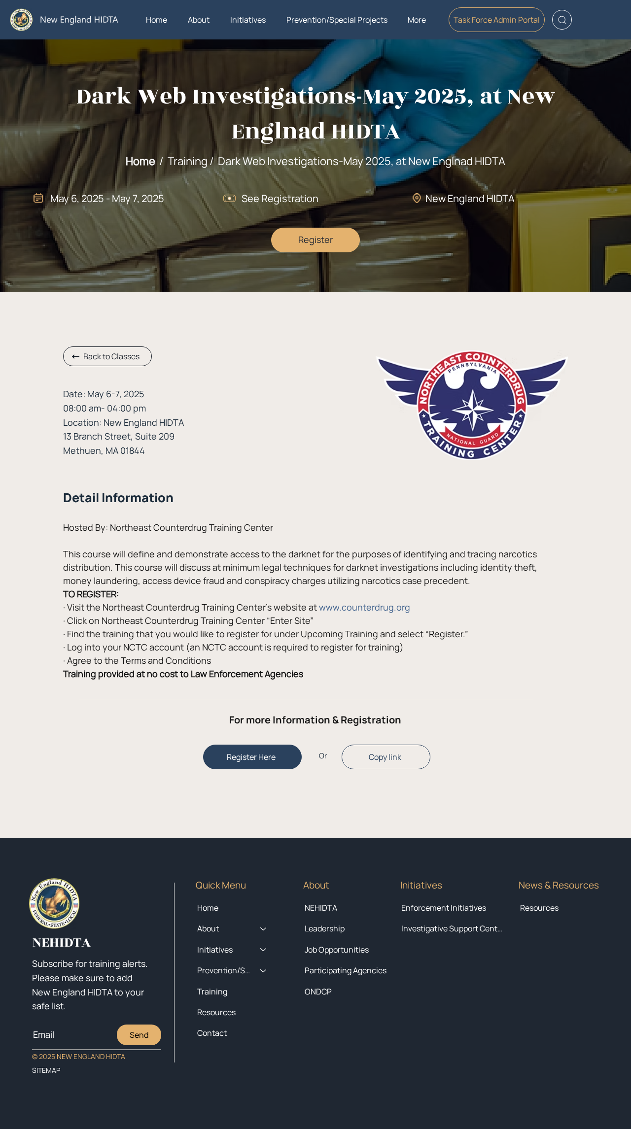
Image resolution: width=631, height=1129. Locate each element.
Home (140, 161)
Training (212, 991)
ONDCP (318, 991)
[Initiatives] (263, 949)
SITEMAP (46, 1070)
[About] (263, 928)
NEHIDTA (321, 907)
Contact (212, 1032)
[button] (198, 19)
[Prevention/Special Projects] (263, 970)
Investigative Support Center (452, 928)
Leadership (325, 928)
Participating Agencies (345, 970)
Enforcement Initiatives (443, 907)
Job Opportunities (337, 949)
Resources (539, 907)
